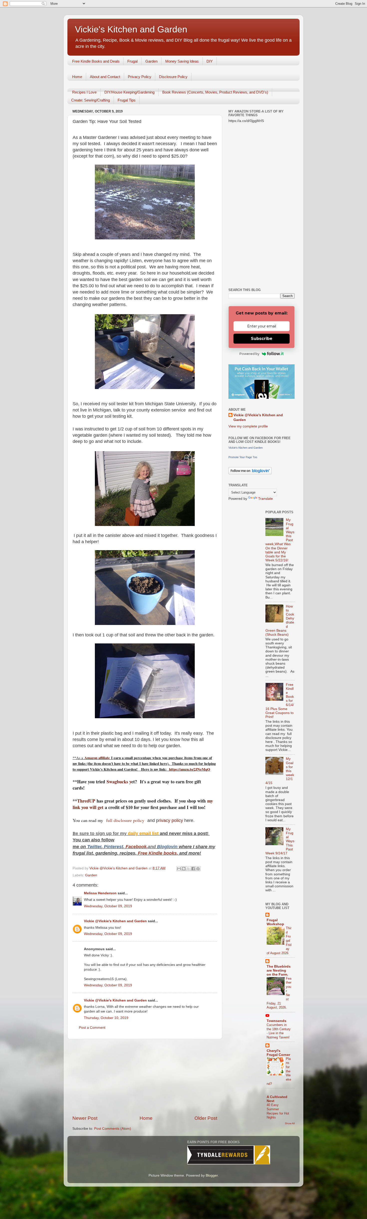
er (99, 846)
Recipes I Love (84, 92)
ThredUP (87, 801)
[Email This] (179, 868)
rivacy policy (171, 820)
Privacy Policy (139, 77)
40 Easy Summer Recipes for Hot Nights (278, 1111)
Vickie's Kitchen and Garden (131, 29)
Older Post (205, 1118)
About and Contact (105, 77)
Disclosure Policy (173, 77)
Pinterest (113, 846)
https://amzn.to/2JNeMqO (189, 769)
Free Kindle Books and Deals (96, 61)
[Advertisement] (144, 1077)
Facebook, (137, 846)
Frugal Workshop (275, 922)
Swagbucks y (118, 781)
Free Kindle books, (158, 853)
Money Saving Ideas (182, 61)
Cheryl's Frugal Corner (278, 1053)
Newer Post (84, 1118)
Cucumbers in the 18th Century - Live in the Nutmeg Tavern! (279, 1031)
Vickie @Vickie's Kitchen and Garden (115, 921)
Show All (290, 1123)
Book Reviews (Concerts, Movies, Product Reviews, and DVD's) (215, 92)
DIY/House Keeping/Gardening (129, 92)
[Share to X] (188, 868)
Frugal (132, 61)
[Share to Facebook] (193, 868)
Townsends (276, 1021)
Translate (265, 499)
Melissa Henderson (100, 893)
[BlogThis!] (183, 868)
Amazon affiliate (97, 757)
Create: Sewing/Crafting (90, 100)
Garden (151, 61)
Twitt (92, 846)
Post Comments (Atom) (112, 1128)
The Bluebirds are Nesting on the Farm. (279, 970)
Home (77, 77)
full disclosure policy (126, 820)
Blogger (212, 1175)
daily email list (144, 833)
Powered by (249, 354)
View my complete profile (248, 426)
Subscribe (261, 338)
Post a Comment (92, 1027)
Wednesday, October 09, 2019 (108, 906)
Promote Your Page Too (242, 457)
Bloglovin (168, 846)
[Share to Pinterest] (197, 868)
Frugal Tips (127, 100)
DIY (209, 61)
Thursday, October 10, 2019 (106, 1018)
